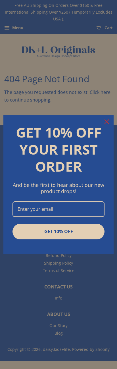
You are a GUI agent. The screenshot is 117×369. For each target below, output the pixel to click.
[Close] (107, 121)
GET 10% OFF (58, 231)
